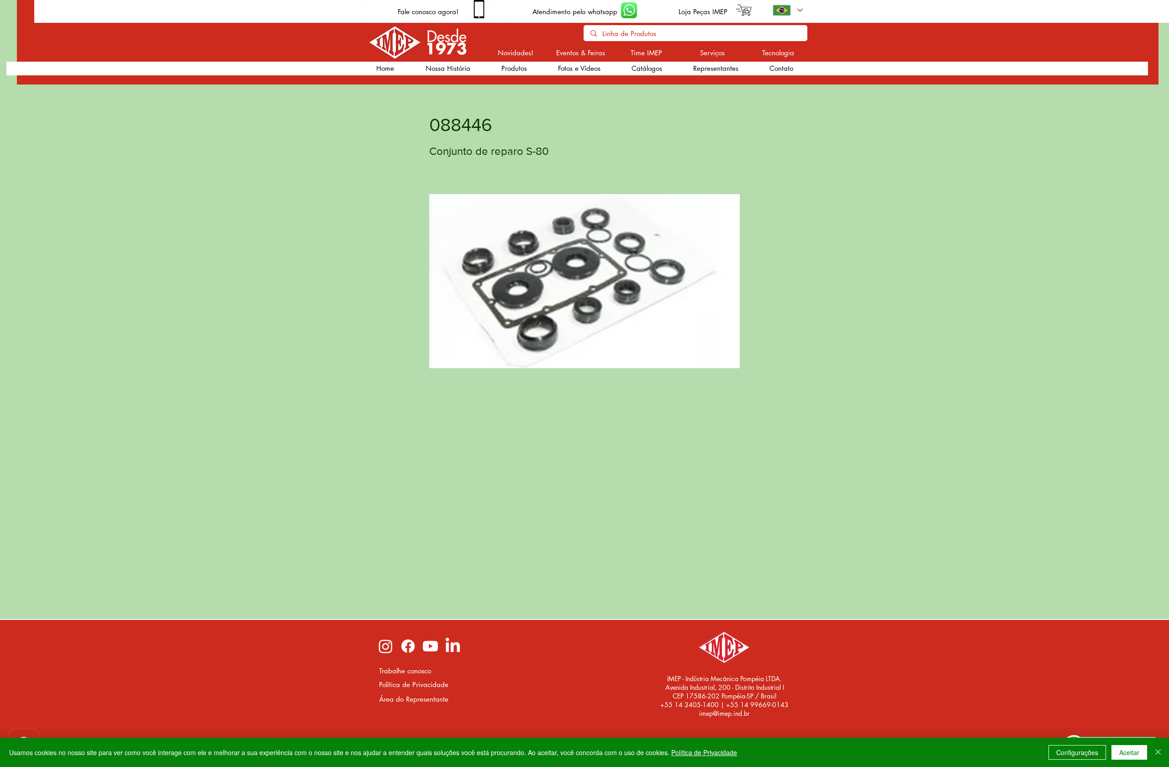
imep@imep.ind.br (724, 713)
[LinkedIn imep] (453, 646)
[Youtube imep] (430, 646)
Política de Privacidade (704, 752)
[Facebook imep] (408, 646)
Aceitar (1129, 752)
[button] (513, 68)
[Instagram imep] (386, 646)
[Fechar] (1158, 752)
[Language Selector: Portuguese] (787, 10)
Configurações (1077, 752)
